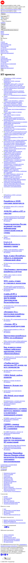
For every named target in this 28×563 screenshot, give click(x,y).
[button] (2, 31)
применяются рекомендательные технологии (14, 545)
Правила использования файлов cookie (11, 12)
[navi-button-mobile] (2, 36)
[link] (3, 28)
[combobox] (7, 558)
